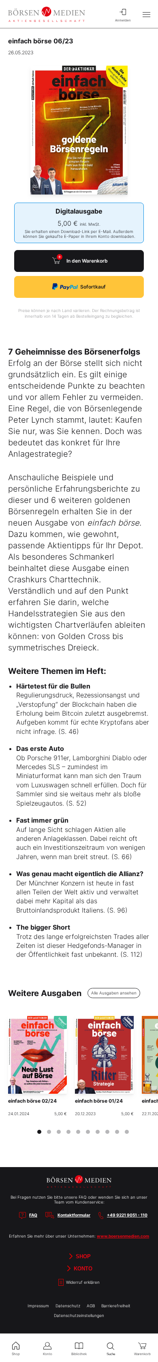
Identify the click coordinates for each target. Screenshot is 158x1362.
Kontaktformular (74, 1214)
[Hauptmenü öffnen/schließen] (146, 14)
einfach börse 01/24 (99, 1101)
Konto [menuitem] (47, 1354)
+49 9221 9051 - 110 (127, 1214)
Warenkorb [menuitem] (142, 1354)
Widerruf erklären (82, 1282)
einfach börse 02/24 (32, 1101)
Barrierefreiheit (115, 1305)
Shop (82, 1256)
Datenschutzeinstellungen (79, 1315)
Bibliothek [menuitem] (79, 1354)
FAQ (33, 1214)
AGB (91, 1305)
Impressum (38, 1305)
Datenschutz (68, 1305)
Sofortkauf (93, 287)
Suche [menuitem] (111, 1354)
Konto (82, 1269)
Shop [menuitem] (16, 1354)
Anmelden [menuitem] (123, 20)
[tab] (39, 1132)
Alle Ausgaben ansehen (114, 992)
